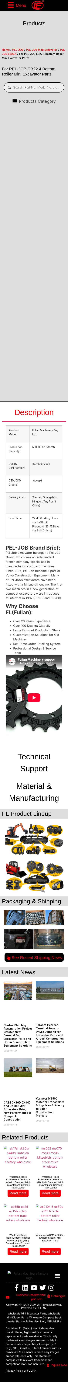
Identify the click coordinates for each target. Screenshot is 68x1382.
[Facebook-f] (16, 1287)
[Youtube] (34, 1287)
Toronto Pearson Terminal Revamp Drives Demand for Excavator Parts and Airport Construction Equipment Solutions (50, 1033)
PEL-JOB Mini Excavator (41, 49)
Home (6, 49)
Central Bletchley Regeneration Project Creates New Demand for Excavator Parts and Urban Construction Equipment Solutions (18, 1035)
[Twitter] (42, 1287)
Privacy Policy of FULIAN (21, 1370)
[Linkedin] (25, 1287)
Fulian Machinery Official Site (43, 1321)
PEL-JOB (17, 49)
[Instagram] (51, 1287)
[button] (16, 5)
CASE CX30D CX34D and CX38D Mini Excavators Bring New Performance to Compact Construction (18, 1111)
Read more (18, 1193)
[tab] (34, 413)
